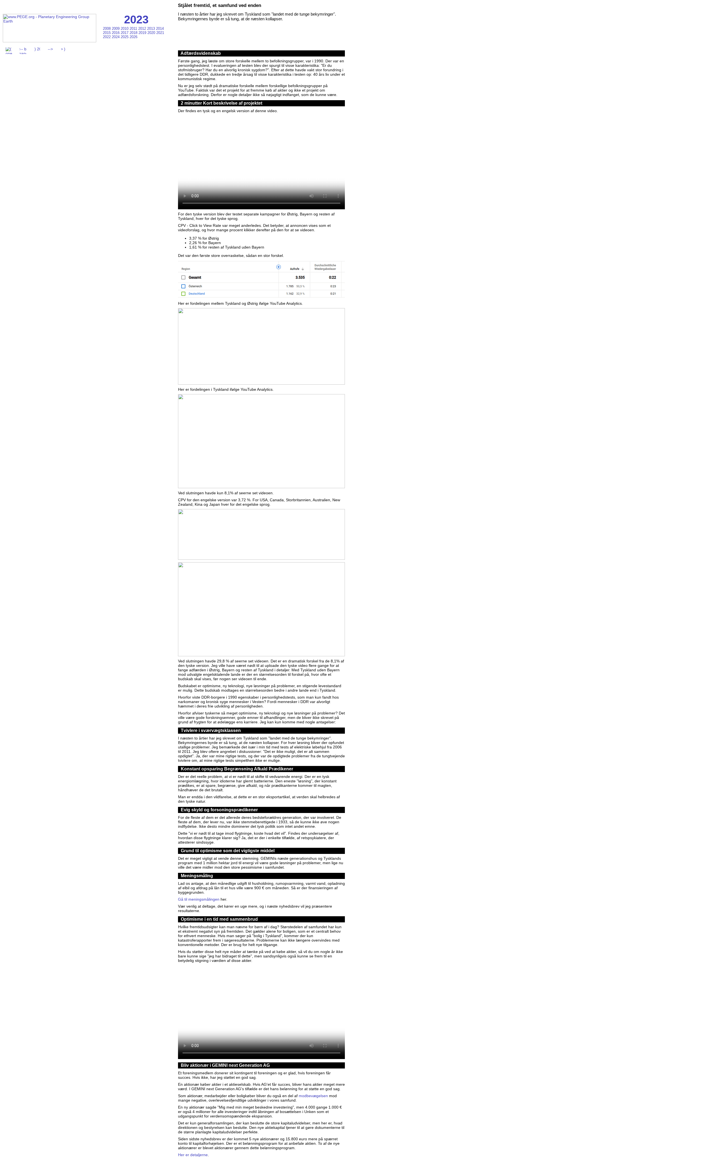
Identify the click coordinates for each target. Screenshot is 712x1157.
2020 (151, 33)
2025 (125, 37)
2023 (136, 19)
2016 (116, 33)
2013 (151, 28)
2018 (134, 33)
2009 (116, 28)
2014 (160, 28)
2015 (107, 33)
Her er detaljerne (193, 1155)
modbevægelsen (313, 1096)
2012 (142, 28)
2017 (125, 33)
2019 (143, 33)
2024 (116, 37)
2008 (107, 28)
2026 (133, 37)
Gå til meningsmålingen (198, 899)
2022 (107, 37)
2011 (134, 28)
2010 (125, 28)
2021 (160, 33)
